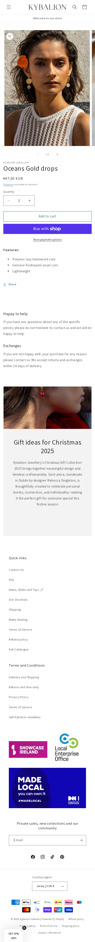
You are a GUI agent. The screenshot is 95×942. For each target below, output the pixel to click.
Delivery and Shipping (24, 677)
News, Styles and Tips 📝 (26, 590)
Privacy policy (28, 925)
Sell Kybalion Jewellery (25, 717)
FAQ (11, 580)
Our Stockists (18, 600)
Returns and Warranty (24, 687)
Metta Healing (18, 620)
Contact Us (16, 570)
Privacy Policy (18, 697)
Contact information (49, 932)
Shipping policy (71, 925)
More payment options (47, 239)
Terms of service (48, 925)
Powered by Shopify (53, 919)
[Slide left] (38, 154)
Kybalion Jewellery (31, 919)
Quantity (8, 192)
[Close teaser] (24, 928)
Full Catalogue (18, 649)
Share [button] (12, 284)
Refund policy (18, 639)
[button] (9, 7)
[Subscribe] (81, 840)
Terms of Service (20, 630)
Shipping (8, 184)
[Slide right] (57, 154)
